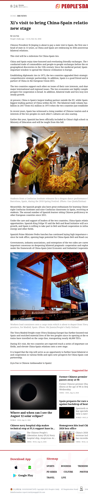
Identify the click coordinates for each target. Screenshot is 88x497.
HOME (13, 16)
